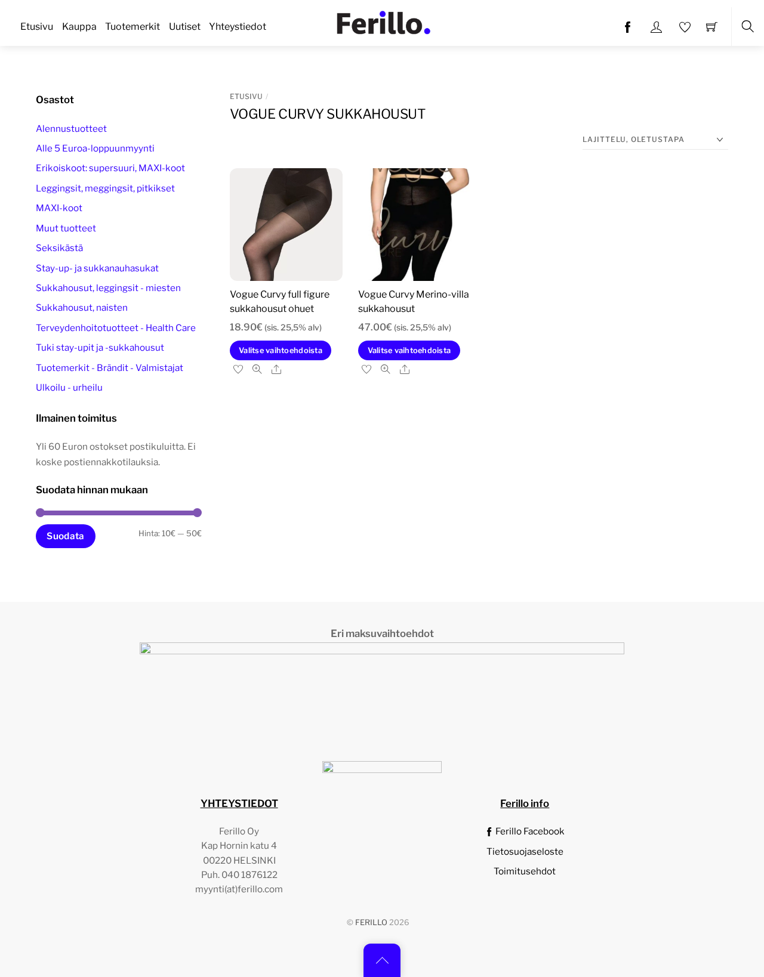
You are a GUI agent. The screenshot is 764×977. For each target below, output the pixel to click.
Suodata (65, 536)
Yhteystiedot (237, 26)
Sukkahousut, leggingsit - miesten (108, 287)
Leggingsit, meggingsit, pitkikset (105, 188)
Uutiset (185, 26)
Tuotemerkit (132, 26)
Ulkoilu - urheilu (69, 387)
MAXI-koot (59, 208)
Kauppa (79, 26)
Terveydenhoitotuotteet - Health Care (116, 327)
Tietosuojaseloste (524, 851)
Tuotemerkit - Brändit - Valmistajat (109, 367)
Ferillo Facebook (529, 831)
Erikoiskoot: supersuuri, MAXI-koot (110, 168)
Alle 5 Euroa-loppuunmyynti (95, 148)
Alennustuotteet (71, 128)
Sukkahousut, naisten (82, 307)
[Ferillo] (383, 21)
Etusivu (36, 26)
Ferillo (371, 922)
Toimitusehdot (525, 871)
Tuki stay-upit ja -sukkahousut (100, 347)
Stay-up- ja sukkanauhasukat (97, 268)
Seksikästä (59, 247)
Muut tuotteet (66, 228)
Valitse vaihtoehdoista (280, 350)
